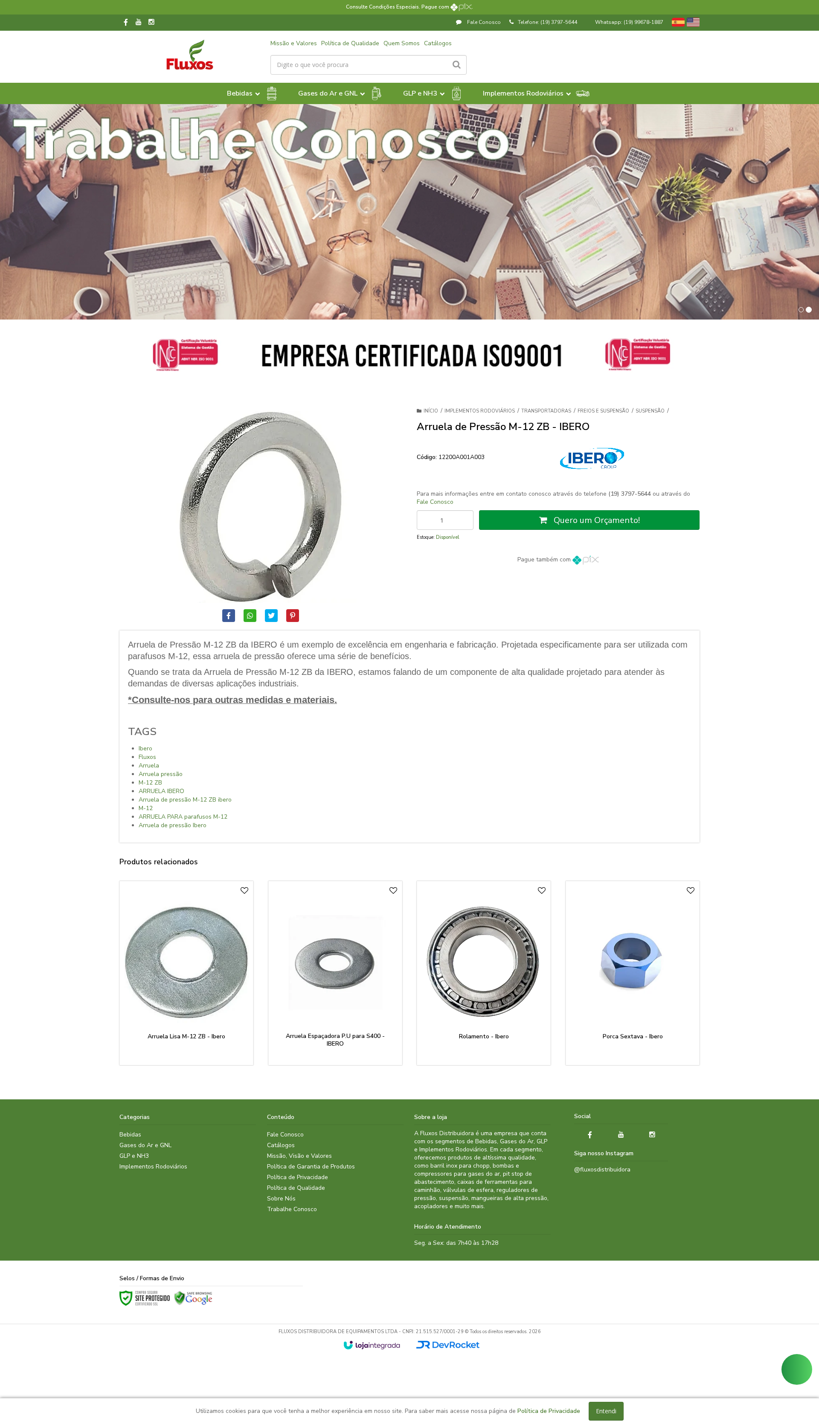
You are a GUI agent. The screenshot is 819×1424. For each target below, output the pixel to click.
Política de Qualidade (350, 43)
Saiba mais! (192, 1018)
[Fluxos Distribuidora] (190, 54)
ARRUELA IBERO (161, 791)
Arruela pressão (161, 774)
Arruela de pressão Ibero (172, 825)
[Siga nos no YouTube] (621, 1135)
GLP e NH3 (134, 1156)
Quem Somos (401, 43)
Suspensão (650, 411)
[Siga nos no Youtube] (138, 22)
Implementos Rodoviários (479, 411)
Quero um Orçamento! (596, 520)
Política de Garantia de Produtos (311, 1166)
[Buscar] (457, 65)
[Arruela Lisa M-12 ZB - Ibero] (186, 973)
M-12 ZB (150, 783)
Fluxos (147, 757)
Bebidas (130, 1134)
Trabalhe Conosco (292, 1209)
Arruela (149, 765)
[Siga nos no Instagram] (151, 22)
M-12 (146, 808)
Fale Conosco (483, 22)
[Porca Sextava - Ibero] (632, 973)
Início (431, 411)
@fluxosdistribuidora (602, 1169)
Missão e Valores (293, 43)
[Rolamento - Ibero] (483, 973)
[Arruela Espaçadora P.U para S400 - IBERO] (335, 973)
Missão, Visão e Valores (299, 1156)
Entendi (606, 1411)
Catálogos (438, 43)
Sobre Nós (281, 1198)
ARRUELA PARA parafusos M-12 (183, 817)
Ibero (145, 748)
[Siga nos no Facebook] (125, 23)
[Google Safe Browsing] (193, 1298)
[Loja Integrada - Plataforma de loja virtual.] (371, 1345)
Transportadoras (546, 411)
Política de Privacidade (297, 1177)
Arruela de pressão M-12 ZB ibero (185, 800)
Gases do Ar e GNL (145, 1145)
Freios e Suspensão (603, 411)
